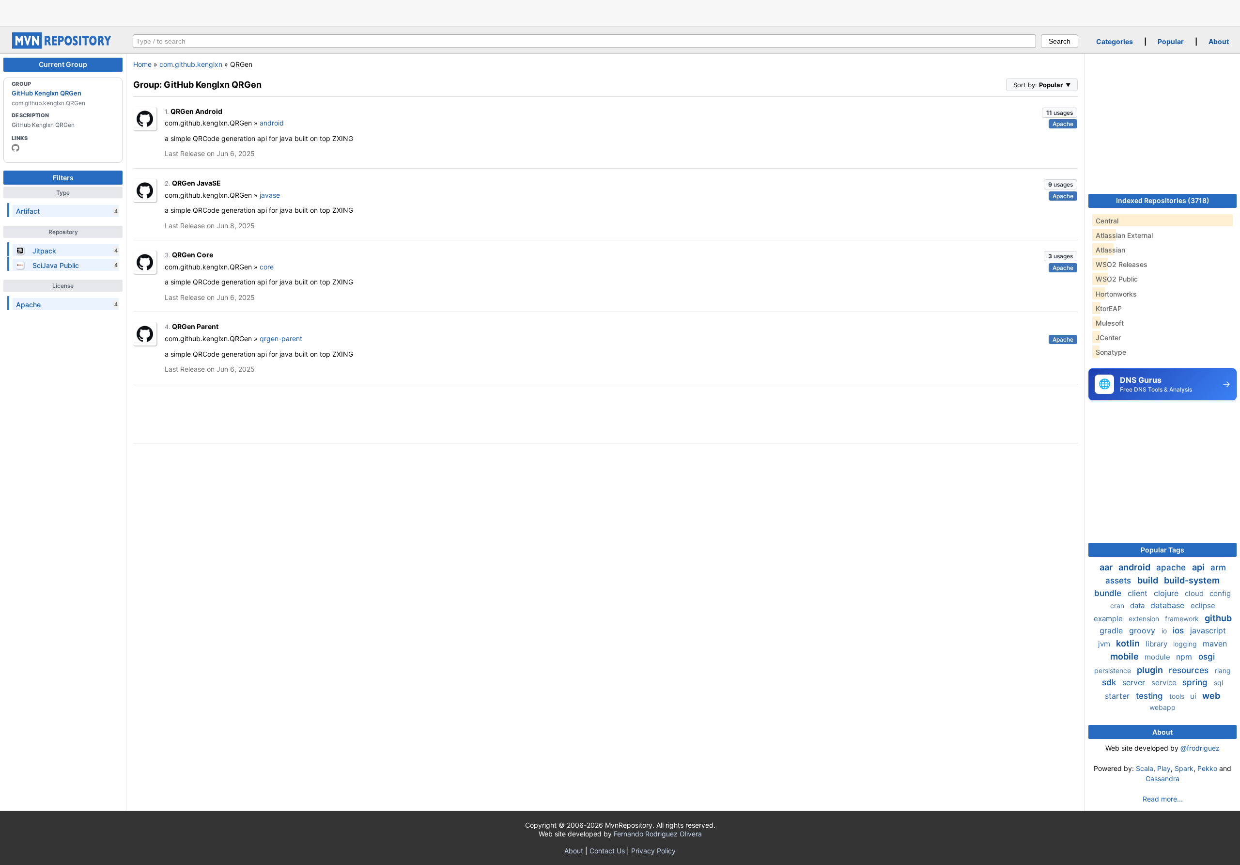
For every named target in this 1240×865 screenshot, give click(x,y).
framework (1183, 618)
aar (1107, 567)
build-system (1192, 580)
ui (1194, 696)
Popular (1171, 41)
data (1138, 605)
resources (1190, 670)
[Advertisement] (620, 12)
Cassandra (1162, 778)
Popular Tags (1162, 550)
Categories (1114, 41)
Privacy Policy (653, 851)
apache (1172, 567)
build (1148, 580)
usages (1059, 112)
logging (1186, 644)
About (1219, 41)
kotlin (1129, 643)
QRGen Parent (195, 326)
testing (1150, 696)
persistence (1113, 670)
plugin (1151, 670)
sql (1218, 682)
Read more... (1163, 799)
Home (142, 64)
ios (1179, 630)
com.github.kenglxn (190, 64)
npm (1185, 656)
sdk (1110, 682)
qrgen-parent (281, 338)
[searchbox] (584, 41)
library (1157, 643)
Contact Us (607, 851)
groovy (1143, 630)
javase (270, 195)
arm (1218, 567)
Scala (1144, 768)
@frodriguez (1200, 748)
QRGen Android (196, 111)
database (1168, 605)
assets (1119, 580)
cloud (1195, 593)
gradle (1112, 630)
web (1211, 696)
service (1164, 682)
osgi (1206, 656)
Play (1164, 768)
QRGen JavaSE (196, 183)
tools (1177, 696)
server (1134, 682)
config (1220, 593)
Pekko (1207, 768)
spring (1196, 682)
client (1139, 593)
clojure (1167, 593)
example (1109, 618)
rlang (1223, 670)
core (267, 267)
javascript (1208, 630)
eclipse (1203, 605)
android (272, 123)
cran (1118, 605)
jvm (1105, 643)
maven (1215, 643)
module (1158, 656)
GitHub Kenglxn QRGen (46, 93)
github (1218, 618)
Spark (1184, 768)
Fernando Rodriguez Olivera (658, 834)
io (1165, 631)
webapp (1162, 707)
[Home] (63, 46)
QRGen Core (192, 255)
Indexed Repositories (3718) (1162, 200)
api (1199, 567)
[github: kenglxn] (15, 148)
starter (1118, 696)
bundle (1109, 593)
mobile (1125, 656)
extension (1145, 618)
